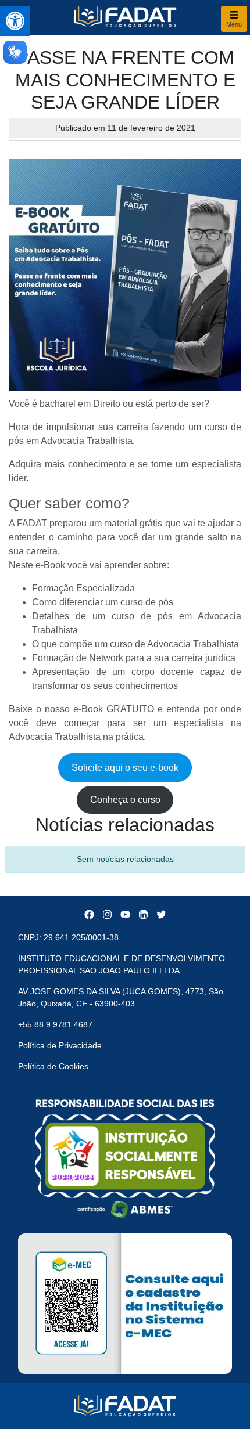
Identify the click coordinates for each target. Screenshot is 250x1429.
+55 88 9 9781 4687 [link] (55, 1024)
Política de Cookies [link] (53, 1066)
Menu (234, 24)
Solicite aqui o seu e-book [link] (125, 768)
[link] (15, 21)
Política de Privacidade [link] (60, 1045)
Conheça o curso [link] (125, 799)
